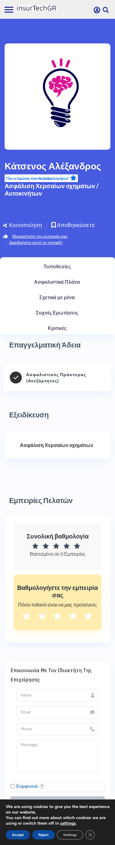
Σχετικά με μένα (57, 297)
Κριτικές (57, 328)
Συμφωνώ (27, 786)
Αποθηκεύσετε (75, 225)
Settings (70, 834)
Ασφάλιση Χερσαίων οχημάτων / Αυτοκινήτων (52, 189)
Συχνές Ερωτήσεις (57, 312)
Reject (43, 834)
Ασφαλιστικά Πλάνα (57, 282)
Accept (18, 834)
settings (68, 823)
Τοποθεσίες (57, 266)
